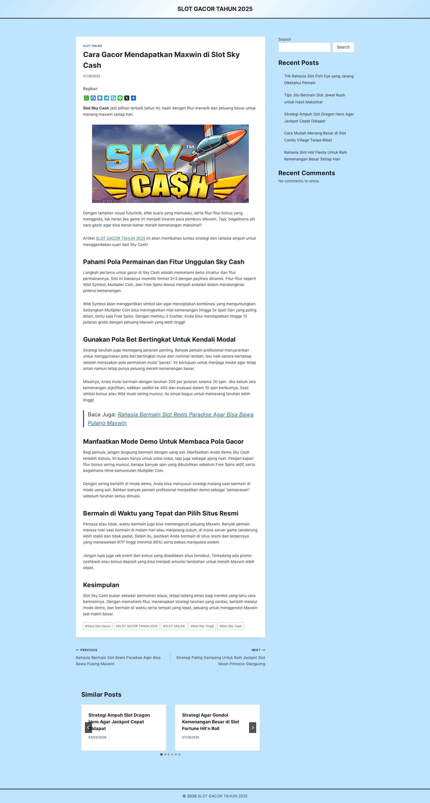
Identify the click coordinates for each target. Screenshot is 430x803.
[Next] (252, 727)
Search (284, 39)
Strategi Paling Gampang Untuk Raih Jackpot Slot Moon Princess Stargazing (220, 657)
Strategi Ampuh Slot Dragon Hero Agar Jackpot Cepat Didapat (119, 721)
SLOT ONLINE (92, 45)
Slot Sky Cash (231, 626)
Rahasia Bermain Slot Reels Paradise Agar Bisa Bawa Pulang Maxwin (118, 657)
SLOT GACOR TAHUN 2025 (136, 626)
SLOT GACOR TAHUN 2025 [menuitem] (120, 238)
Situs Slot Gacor (97, 626)
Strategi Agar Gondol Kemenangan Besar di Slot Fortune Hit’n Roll (210, 721)
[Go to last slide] (88, 727)
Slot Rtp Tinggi (202, 626)
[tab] (161, 754)
